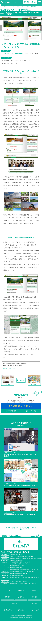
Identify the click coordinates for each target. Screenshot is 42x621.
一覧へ (2, 13)
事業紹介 (34, 590)
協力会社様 (21, 610)
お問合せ (14, 603)
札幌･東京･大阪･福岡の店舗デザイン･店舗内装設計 (21, 615)
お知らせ (21, 597)
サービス (7, 590)
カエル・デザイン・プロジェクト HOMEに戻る (21, 528)
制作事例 (21, 590)
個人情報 (34, 603)
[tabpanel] (21, 28)
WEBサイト (9, 12)
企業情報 (7, 597)
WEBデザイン (19, 54)
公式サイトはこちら (9, 368)
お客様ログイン (7, 610)
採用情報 (34, 597)
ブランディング (8, 54)
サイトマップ (34, 610)
